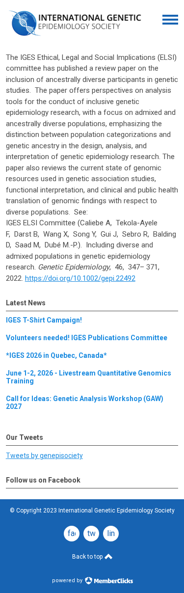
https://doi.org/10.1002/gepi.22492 (80, 278)
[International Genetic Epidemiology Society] (75, 38)
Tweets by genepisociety (44, 455)
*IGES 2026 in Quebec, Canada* (56, 355)
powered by (68, 580)
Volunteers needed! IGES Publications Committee (86, 338)
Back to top (88, 556)
